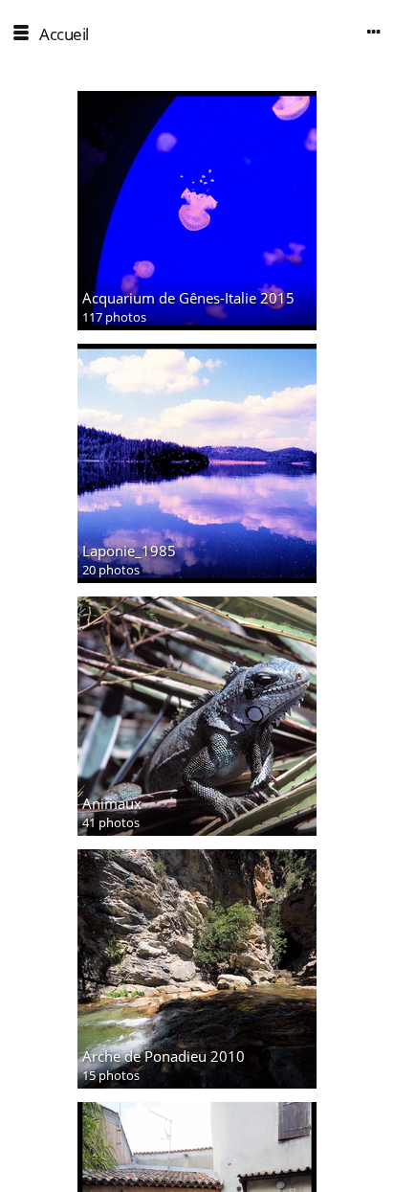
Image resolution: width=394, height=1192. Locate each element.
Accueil (64, 34)
